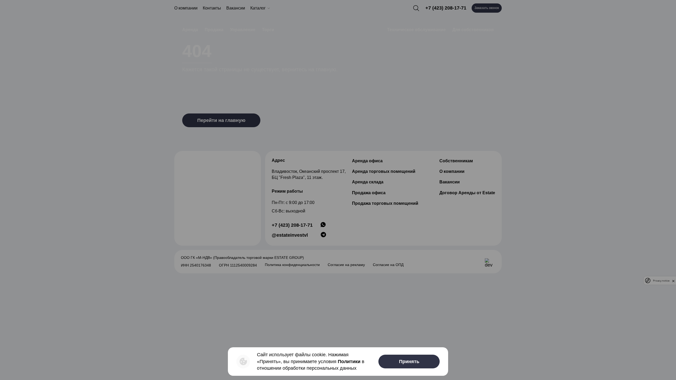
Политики (349, 361)
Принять (409, 361)
